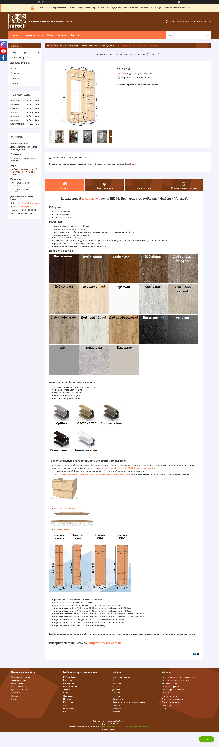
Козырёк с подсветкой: (65, 508)
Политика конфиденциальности (137, 726)
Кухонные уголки (169, 683)
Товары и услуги (31, 35)
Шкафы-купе (73, 45)
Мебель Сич (68, 683)
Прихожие (116, 696)
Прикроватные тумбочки (172, 699)
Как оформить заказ (20, 686)
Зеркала (116, 712)
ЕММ (65, 693)
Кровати (116, 705)
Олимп (66, 712)
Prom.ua (122, 721)
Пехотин (67, 699)
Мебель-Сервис (70, 677)
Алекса (66, 705)
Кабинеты (116, 693)
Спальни (116, 686)
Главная (15, 35)
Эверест (67, 690)
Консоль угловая (62, 530)
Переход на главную (20, 677)
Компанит (67, 680)
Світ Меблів (68, 696)
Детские (116, 690)
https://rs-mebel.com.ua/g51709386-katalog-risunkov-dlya (128, 468)
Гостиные (116, 683)
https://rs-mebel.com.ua (27, 203)
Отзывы (14, 73)
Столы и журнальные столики (175, 680)
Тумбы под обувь (169, 705)
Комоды (165, 693)
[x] (198, 654)
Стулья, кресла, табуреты (173, 690)
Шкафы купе (118, 699)
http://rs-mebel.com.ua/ (105, 643)
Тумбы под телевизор (171, 702)
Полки (164, 709)
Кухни (115, 680)
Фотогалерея (17, 683)
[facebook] (194, 654)
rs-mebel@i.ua (24, 206)
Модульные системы (121, 677)
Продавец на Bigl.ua (109, 724)
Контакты (62, 35)
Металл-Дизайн (70, 686)
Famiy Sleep (68, 702)
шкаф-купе (90, 198)
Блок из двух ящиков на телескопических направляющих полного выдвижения (93, 474)
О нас (50, 35)
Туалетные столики (170, 696)
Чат (209, 739)
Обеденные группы (170, 686)
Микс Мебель (69, 709)
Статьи (14, 83)
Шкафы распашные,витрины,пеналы (128, 702)
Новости (14, 78)
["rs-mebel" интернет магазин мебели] (17, 21)
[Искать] (207, 35)
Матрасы (116, 709)
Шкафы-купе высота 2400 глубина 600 (98, 45)
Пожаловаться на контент (111, 726)
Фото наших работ (19, 57)
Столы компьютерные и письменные (178, 677)
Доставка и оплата (19, 62)
